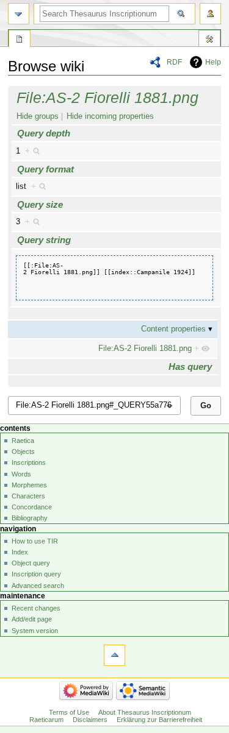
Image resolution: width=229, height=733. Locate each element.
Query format (45, 169)
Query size (40, 204)
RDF (174, 62)
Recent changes (36, 608)
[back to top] (114, 655)
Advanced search (38, 585)
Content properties (173, 329)
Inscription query (36, 574)
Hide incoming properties (110, 116)
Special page (19, 40)
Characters (28, 496)
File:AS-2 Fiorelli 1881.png (107, 97)
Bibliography (30, 518)
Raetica (23, 440)
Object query (31, 563)
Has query (190, 366)
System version (35, 630)
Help (213, 62)
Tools (209, 40)
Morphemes (29, 485)
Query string (44, 240)
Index (20, 552)
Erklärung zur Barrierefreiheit (159, 719)
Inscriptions (29, 462)
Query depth (43, 133)
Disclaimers (90, 719)
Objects (23, 451)
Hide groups (37, 116)
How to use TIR (35, 541)
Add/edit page (32, 619)
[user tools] (210, 13)
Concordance (32, 507)
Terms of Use (69, 712)
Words (21, 474)
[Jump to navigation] (18, 13)
